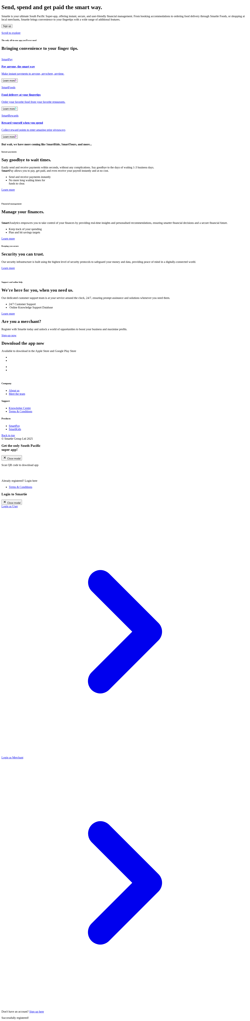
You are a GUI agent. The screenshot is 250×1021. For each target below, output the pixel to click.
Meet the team (17, 393)
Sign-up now (8, 335)
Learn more (9, 80)
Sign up (7, 26)
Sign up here (36, 1011)
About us (14, 390)
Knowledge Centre (20, 408)
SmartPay (14, 425)
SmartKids (15, 429)
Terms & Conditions (20, 411)
